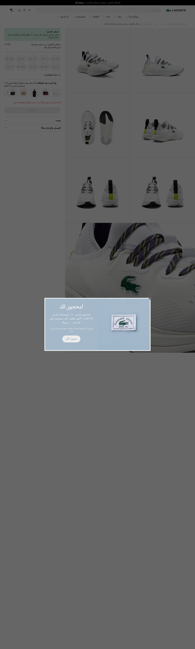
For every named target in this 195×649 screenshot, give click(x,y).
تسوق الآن (71, 338)
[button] (150, 298)
